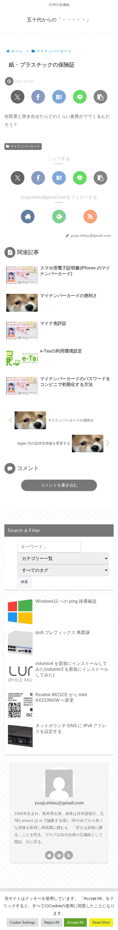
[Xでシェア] (17, 97)
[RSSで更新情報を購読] (90, 216)
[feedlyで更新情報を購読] (59, 216)
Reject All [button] (51, 922)
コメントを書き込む (59, 485)
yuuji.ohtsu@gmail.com (59, 803)
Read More (101, 922)
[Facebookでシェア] (38, 97)
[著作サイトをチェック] (28, 216)
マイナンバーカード (25, 146)
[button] (100, 97)
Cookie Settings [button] (22, 922)
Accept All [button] (75, 922)
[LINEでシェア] (80, 97)
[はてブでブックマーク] (59, 97)
